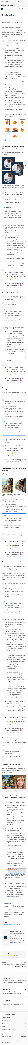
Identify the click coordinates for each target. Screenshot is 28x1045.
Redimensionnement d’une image (12, 924)
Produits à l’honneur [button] (6, 1029)
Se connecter (23, 1)
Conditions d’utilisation (16, 1040)
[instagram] (5, 1036)
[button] (18, 2)
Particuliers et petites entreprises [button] (8, 1014)
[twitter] (7, 1036)
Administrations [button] (5, 1020)
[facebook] (3, 1036)
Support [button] (4, 1023)
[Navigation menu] (2, 2)
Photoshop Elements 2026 (7, 5)
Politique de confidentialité (6, 1040)
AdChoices (10, 1042)
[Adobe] (7, 2)
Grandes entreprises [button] (6, 1017)
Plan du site (4, 1042)
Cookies (22, 1040)
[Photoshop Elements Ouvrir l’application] (26, 9)
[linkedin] (10, 1036)
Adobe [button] (3, 1026)
